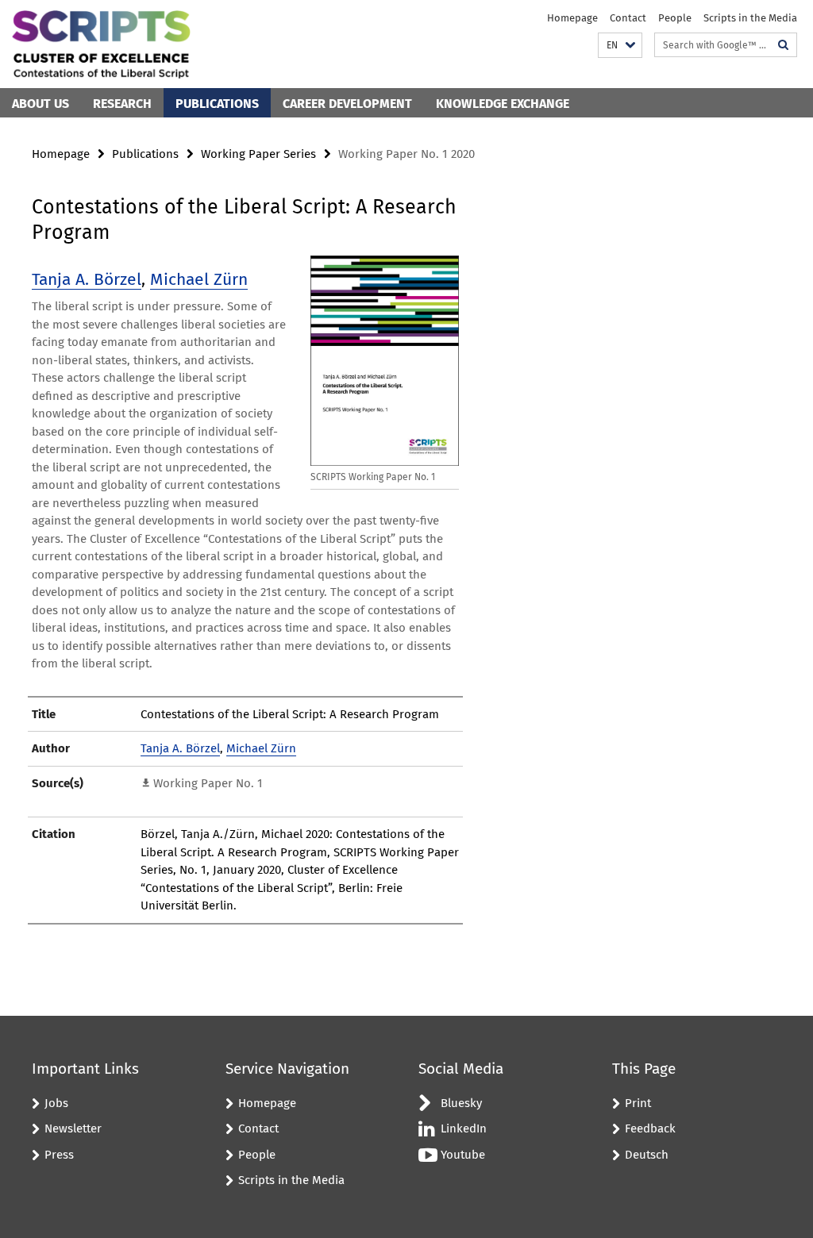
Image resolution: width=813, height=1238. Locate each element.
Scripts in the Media (750, 18)
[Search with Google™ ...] (783, 45)
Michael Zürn (199, 279)
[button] (620, 46)
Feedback (650, 1128)
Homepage (572, 18)
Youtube (463, 1155)
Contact (628, 18)
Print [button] (638, 1103)
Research (122, 103)
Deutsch (647, 1155)
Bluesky (461, 1103)
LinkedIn (464, 1128)
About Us (40, 103)
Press (59, 1155)
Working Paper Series (258, 154)
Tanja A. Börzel (86, 279)
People (675, 18)
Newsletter (73, 1128)
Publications (217, 103)
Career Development (347, 103)
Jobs (56, 1103)
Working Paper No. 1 (208, 783)
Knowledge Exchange (502, 103)
